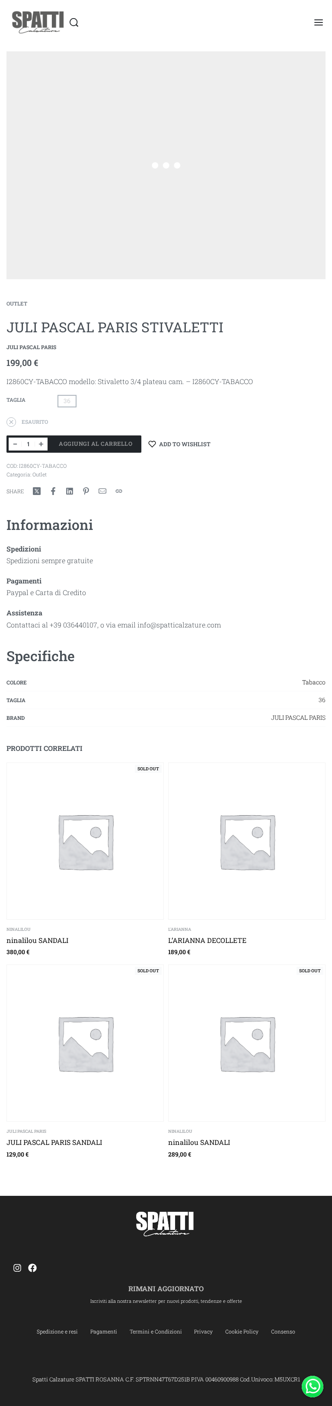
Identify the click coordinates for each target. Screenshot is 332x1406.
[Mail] (102, 491)
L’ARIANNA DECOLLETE (207, 940)
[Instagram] (17, 1268)
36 (322, 700)
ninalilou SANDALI (37, 940)
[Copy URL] (119, 491)
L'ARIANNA (179, 929)
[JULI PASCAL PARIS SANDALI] (85, 1043)
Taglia (16, 400)
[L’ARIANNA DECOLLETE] (247, 841)
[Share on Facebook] (53, 491)
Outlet (16, 303)
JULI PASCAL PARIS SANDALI (54, 1142)
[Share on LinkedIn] (69, 491)
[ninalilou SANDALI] (85, 841)
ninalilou (18, 929)
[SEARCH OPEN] (74, 22)
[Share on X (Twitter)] (37, 491)
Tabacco (314, 682)
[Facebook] (32, 1268)
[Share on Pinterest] (86, 491)
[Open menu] (318, 22)
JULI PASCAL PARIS (298, 717)
